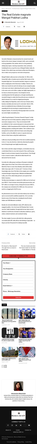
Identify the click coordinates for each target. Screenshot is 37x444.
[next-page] (5, 366)
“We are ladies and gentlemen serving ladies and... (9, 322)
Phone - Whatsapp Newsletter (11, 291)
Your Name (6, 263)
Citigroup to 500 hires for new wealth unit (9, 359)
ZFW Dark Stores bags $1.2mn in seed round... (8, 340)
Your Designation (8, 268)
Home (3, 8)
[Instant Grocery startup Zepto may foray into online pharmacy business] (27, 333)
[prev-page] (3, 366)
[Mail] (28, 371)
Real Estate (8, 8)
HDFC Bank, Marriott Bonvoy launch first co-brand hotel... (25, 322)
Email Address (7, 286)
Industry (5, 279)
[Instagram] (22, 371)
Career (18, 430)
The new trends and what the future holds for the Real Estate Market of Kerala (27, 247)
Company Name (7, 274)
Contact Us (28, 430)
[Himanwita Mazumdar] (3, 22)
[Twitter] (31, 371)
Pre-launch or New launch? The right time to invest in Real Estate (9, 247)
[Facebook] (19, 371)
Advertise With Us (18, 432)
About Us (8, 430)
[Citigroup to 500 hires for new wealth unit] (10, 352)
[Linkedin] (25, 371)
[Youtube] (34, 371)
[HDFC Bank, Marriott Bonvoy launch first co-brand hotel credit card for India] (27, 313)
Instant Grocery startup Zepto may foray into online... (25, 341)
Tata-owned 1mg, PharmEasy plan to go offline (25, 360)
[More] (24, 26)
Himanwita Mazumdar (10, 22)
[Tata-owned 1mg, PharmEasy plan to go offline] (27, 352)
